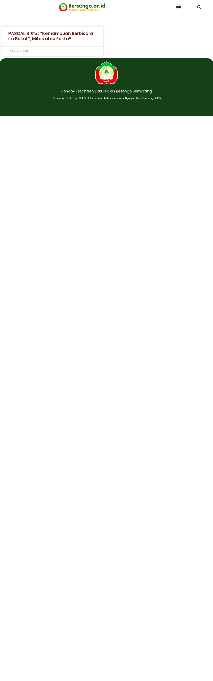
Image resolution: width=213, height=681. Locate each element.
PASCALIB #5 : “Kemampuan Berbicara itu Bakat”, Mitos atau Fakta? (50, 36)
